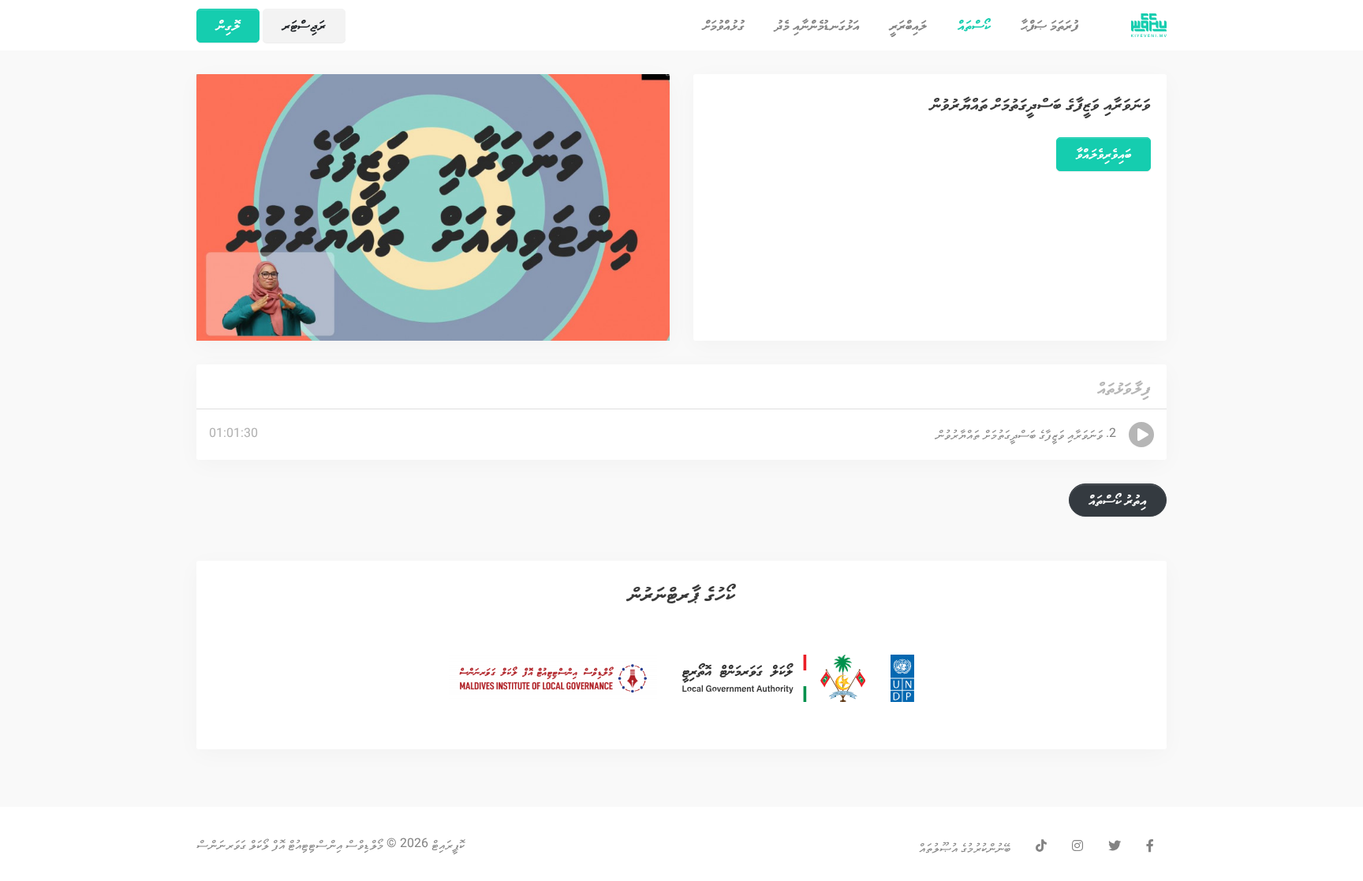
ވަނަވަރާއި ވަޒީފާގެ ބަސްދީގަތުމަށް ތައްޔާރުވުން (1040, 103)
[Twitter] (1114, 847)
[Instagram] (1077, 847)
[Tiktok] (1041, 847)
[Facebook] (1150, 847)
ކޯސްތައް (967, 25)
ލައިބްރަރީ (908, 25)
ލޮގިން (228, 25)
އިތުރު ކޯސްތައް (1118, 500)
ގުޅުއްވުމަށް (724, 25)
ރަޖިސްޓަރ (304, 25)
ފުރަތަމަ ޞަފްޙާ (1049, 25)
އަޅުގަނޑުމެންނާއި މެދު (817, 25)
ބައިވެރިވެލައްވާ (1103, 153)
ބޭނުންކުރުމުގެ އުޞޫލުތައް (964, 846)
